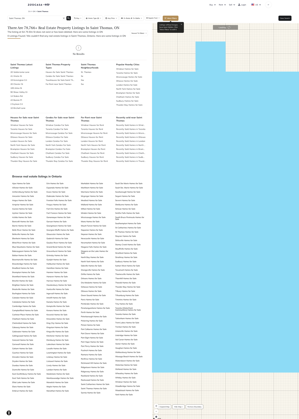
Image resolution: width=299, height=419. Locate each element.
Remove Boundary (194, 407)
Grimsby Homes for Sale (57, 255)
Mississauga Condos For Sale (59, 133)
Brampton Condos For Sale (58, 149)
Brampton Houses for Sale (22, 149)
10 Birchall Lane (17, 108)
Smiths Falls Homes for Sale (127, 213)
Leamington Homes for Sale (59, 353)
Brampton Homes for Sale (128, 93)
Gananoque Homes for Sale (58, 217)
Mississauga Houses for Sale (23, 133)
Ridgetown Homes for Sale (92, 367)
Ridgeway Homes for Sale (92, 371)
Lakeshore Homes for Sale (58, 344)
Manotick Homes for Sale (57, 382)
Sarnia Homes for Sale (90, 392)
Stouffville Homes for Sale (126, 249)
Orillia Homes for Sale (90, 274)
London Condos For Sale (57, 141)
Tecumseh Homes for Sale (126, 270)
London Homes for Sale (126, 85)
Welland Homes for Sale (125, 369)
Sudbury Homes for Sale (127, 101)
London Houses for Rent (92, 141)
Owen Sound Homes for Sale (93, 295)
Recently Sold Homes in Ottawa (131, 137)
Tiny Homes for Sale (124, 304)
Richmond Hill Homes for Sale (94, 363)
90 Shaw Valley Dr (19, 92)
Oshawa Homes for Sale (91, 287)
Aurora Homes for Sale (22, 209)
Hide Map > (178, 407)
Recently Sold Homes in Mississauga (131, 133)
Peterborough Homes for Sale (94, 316)
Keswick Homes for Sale (57, 314)
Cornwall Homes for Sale (23, 344)
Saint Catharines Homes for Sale (95, 384)
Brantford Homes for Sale (23, 276)
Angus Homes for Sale (22, 200)
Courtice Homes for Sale (22, 353)
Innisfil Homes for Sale (56, 297)
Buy (211, 5)
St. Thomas (86, 72)
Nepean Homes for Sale (91, 234)
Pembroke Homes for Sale (92, 304)
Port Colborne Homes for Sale (94, 329)
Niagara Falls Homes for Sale (94, 247)
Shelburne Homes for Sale (126, 204)
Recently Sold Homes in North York (131, 145)
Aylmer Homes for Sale (22, 213)
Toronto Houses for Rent (92, 129)
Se (82, 76)
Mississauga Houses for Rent (94, 133)
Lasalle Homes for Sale (57, 348)
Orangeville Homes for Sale (93, 270)
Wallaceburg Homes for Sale (127, 352)
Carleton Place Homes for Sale (25, 314)
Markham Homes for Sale (92, 187)
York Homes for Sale (124, 394)
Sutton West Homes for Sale (127, 266)
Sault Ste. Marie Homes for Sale (129, 187)
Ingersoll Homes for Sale (57, 293)
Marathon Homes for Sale (58, 391)
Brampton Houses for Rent (93, 149)
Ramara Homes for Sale (91, 354)
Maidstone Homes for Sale (58, 374)
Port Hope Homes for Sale (92, 342)
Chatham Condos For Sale (58, 153)
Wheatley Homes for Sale (126, 373)
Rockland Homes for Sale (92, 376)
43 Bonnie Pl (16, 100)
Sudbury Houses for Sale (21, 157)
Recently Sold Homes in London (130, 141)
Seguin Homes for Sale (125, 196)
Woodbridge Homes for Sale (127, 386)
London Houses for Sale (21, 141)
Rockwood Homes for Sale (92, 380)
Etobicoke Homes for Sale (58, 196)
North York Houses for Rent (93, 145)
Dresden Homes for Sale (22, 357)
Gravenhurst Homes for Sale (59, 251)
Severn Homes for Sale (125, 200)
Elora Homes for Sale (21, 386)
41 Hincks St (16, 76)
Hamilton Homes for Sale (57, 268)
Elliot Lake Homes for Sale (23, 382)
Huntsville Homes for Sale (58, 289)
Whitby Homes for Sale (125, 377)
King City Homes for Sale (57, 323)
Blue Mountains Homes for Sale (25, 247)
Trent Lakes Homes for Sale (127, 322)
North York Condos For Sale (58, 145)
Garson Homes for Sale (57, 221)
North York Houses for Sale (22, 145)
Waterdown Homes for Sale (127, 361)
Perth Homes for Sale (90, 312)
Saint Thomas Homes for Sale (94, 388)
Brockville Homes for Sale (23, 289)
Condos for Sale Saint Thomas (59, 76)
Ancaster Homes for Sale (23, 196)
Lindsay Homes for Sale (57, 357)
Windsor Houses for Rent (92, 125)
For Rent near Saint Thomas (58, 84)
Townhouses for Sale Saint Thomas (60, 80)
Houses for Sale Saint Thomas (59, 72)
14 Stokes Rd (16, 96)
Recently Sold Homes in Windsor (131, 125)
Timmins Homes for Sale (125, 299)
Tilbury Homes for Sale (125, 291)
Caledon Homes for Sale (22, 297)
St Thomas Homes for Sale (126, 232)
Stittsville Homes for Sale (126, 240)
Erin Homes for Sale (55, 183)
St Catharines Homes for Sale (128, 227)
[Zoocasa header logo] (39, 5)
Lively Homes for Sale (56, 365)
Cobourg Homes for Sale (22, 327)
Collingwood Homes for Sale (24, 336)
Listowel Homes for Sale (57, 361)
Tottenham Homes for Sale (127, 318)
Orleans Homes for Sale (91, 278)
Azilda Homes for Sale (22, 217)
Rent (221, 5)
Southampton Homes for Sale (128, 223)
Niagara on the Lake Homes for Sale (94, 252)
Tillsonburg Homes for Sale (127, 295)
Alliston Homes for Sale (22, 187)
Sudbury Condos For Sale (57, 157)
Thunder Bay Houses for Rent (94, 161)
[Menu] (268, 5)
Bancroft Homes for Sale (22, 221)
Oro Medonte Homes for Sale (93, 282)
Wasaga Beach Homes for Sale (129, 356)
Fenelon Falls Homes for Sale (59, 200)
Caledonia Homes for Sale (23, 302)
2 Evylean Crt (16, 104)
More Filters (172, 18)
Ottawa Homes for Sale (127, 81)
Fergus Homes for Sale (56, 204)
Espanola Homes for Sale (57, 187)
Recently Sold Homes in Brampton (131, 149)
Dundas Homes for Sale (22, 365)
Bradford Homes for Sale (23, 268)
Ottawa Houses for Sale (21, 137)
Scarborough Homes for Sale (127, 192)
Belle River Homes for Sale (23, 230)
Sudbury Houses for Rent (92, 157)
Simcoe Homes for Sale (125, 209)
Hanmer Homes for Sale (57, 272)
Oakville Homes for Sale (91, 266)
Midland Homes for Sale (91, 204)
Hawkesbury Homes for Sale (59, 285)
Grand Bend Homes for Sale (59, 247)
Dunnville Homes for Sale (23, 369)
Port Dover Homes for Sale (92, 333)
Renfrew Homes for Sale (91, 359)
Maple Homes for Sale (56, 386)
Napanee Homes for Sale (92, 230)
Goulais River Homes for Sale (59, 242)
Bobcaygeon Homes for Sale (24, 251)
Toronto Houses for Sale (21, 129)
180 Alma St (16, 88)
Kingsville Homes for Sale (58, 331)
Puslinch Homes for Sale (91, 350)
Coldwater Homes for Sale (23, 331)
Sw (82, 84)
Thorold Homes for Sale (125, 282)
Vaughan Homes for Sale (126, 348)
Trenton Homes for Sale (125, 327)
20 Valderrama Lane (19, 72)
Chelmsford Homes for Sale (24, 323)
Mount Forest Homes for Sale (93, 226)
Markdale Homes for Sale (92, 183)
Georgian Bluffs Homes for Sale (60, 230)
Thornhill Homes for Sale (126, 278)
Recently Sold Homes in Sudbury (131, 157)
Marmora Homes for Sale (92, 192)
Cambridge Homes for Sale (24, 306)
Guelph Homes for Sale (56, 259)
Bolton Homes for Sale (22, 255)
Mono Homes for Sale (90, 221)
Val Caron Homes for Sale (126, 339)
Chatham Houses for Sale (22, 153)
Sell (230, 5)
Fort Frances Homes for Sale (59, 213)
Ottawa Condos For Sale (57, 137)
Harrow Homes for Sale (57, 281)
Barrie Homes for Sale (21, 226)
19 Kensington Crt (18, 80)
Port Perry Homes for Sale (92, 346)
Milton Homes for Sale (90, 209)
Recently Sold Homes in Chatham (131, 153)
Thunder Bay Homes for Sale (129, 105)
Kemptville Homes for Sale (58, 306)
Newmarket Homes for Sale (93, 242)
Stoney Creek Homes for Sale (128, 244)
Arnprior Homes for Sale (22, 204)
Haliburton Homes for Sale (58, 264)
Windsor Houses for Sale (21, 125)
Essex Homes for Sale (56, 192)
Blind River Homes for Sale (23, 242)
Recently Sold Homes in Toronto (130, 129)
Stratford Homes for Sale (126, 253)
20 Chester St (16, 84)
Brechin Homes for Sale (22, 281)
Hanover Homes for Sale (57, 276)
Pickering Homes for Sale (92, 321)
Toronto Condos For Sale (57, 129)
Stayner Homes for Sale (125, 236)
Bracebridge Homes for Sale (24, 264)
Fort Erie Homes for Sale (57, 209)
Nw (82, 80)
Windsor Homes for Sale (127, 69)
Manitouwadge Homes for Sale (60, 378)
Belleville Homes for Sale (23, 234)
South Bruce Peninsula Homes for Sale (129, 218)
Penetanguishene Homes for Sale (95, 308)
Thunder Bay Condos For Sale (59, 161)
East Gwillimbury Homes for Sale (26, 374)
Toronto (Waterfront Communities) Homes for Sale (128, 309)
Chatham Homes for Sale (127, 97)
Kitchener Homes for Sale (57, 336)
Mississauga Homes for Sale (129, 77)
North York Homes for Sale (128, 89)
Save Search (285, 18)
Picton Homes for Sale (90, 325)
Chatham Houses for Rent (93, 153)
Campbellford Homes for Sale (25, 310)
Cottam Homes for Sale (22, 348)
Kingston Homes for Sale (57, 327)
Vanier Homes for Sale (125, 344)
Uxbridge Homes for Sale (126, 335)
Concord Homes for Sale (22, 340)
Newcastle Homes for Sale (92, 238)
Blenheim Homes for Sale (23, 238)
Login (243, 5)
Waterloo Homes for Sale (126, 365)
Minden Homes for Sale (91, 213)
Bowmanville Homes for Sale (24, 259)
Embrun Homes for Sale (22, 391)
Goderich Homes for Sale (57, 238)
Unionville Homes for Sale (126, 331)
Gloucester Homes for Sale (58, 234)
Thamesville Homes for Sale (127, 274)
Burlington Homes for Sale (23, 293)
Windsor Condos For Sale (57, 125)
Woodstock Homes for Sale (127, 390)
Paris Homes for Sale (90, 299)
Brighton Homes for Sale (22, 285)
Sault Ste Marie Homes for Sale (129, 183)
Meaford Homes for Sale (91, 200)
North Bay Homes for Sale (92, 257)
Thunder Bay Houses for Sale (23, 161)
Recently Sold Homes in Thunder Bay (131, 161)
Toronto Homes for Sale (127, 73)
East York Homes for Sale (23, 378)
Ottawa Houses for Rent (92, 137)
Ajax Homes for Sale (21, 183)
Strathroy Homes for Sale (126, 257)
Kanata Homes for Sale (57, 302)
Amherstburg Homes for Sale (25, 192)
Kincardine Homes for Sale (58, 319)
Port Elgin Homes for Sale (92, 337)
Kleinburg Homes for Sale (58, 340)
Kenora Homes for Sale (56, 310)
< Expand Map (164, 407)
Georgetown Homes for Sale (59, 226)
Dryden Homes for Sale (22, 361)
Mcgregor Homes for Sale (92, 196)
